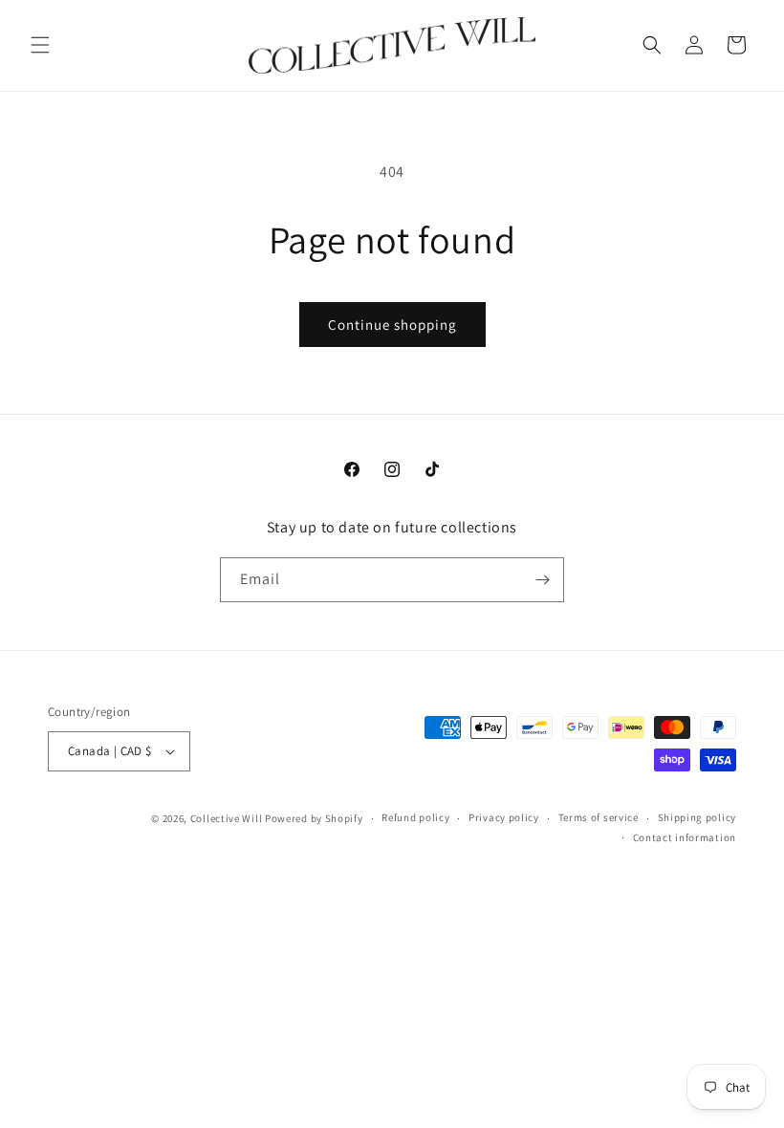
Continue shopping (392, 324)
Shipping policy (697, 817)
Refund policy (415, 817)
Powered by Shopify (314, 818)
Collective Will (226, 818)
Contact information (684, 837)
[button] (40, 45)
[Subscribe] (542, 579)
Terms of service (598, 817)
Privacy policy (503, 817)
